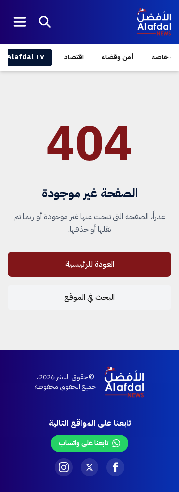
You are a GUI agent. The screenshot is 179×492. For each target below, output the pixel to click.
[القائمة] (20, 22)
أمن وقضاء (117, 57)
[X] (89, 467)
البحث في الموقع (89, 297)
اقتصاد (74, 57)
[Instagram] (64, 467)
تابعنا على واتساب (83, 443)
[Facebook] (115, 467)
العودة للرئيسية (89, 264)
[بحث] (45, 22)
